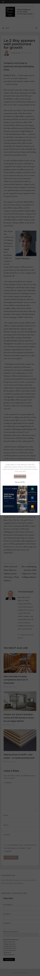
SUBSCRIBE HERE (20, 476)
